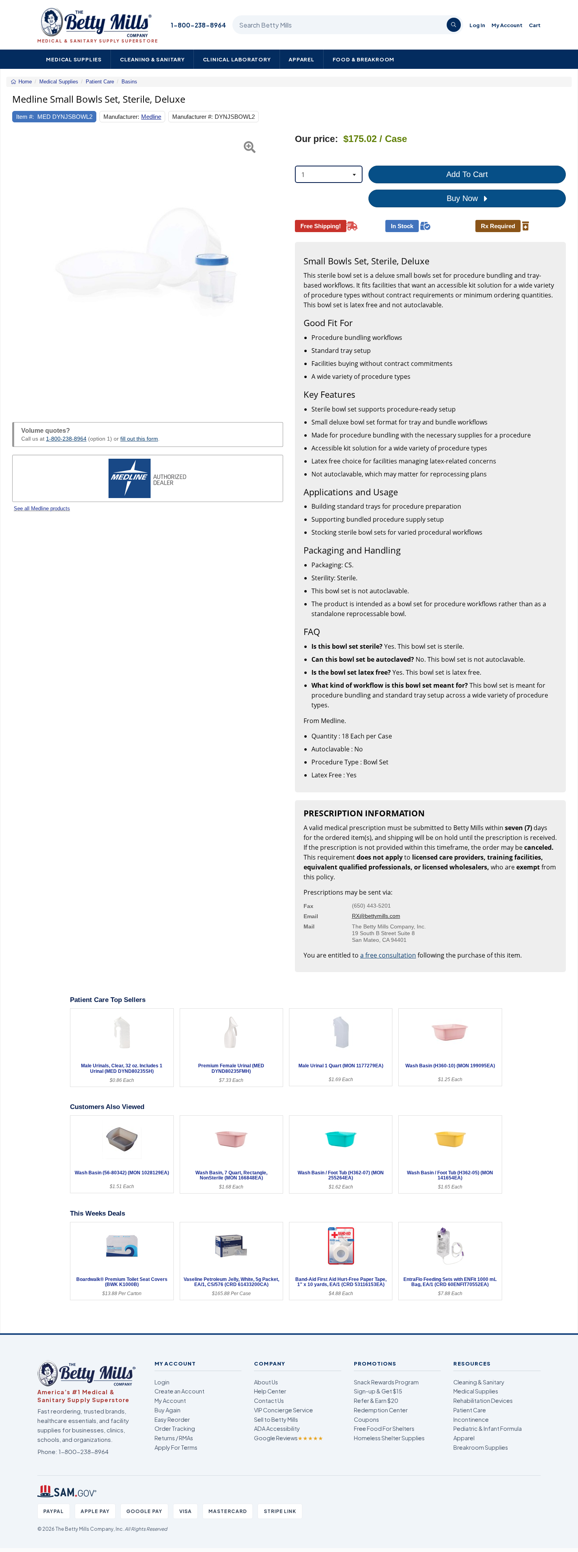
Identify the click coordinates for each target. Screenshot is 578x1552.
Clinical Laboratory (237, 59)
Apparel (302, 59)
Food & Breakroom (364, 59)
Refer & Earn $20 (376, 1400)
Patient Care (469, 1410)
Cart (535, 25)
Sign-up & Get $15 (378, 1391)
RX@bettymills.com (376, 916)
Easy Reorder (172, 1419)
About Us (266, 1382)
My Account (507, 25)
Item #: (25, 116)
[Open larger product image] (147, 268)
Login (162, 1382)
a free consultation (388, 955)
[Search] (454, 25)
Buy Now (463, 198)
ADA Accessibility (277, 1428)
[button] (21, 268)
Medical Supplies (74, 59)
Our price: (316, 139)
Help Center (270, 1391)
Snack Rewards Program (386, 1382)
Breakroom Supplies (480, 1447)
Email (311, 916)
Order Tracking (175, 1428)
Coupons (366, 1419)
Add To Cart (467, 174)
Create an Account (179, 1391)
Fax (308, 906)
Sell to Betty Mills (276, 1419)
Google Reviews (288, 1437)
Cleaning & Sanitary (152, 59)
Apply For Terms (176, 1447)
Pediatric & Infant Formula (487, 1428)
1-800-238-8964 (198, 25)
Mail (309, 926)
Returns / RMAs (174, 1437)
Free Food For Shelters (384, 1428)
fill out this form (139, 439)
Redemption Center (381, 1410)
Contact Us (269, 1400)
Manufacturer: (121, 116)
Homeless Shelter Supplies (389, 1437)
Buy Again (167, 1410)
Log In (477, 25)
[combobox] (329, 174)
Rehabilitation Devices (483, 1400)
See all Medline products (42, 508)
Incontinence (471, 1419)
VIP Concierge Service (283, 1410)
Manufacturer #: (192, 116)
